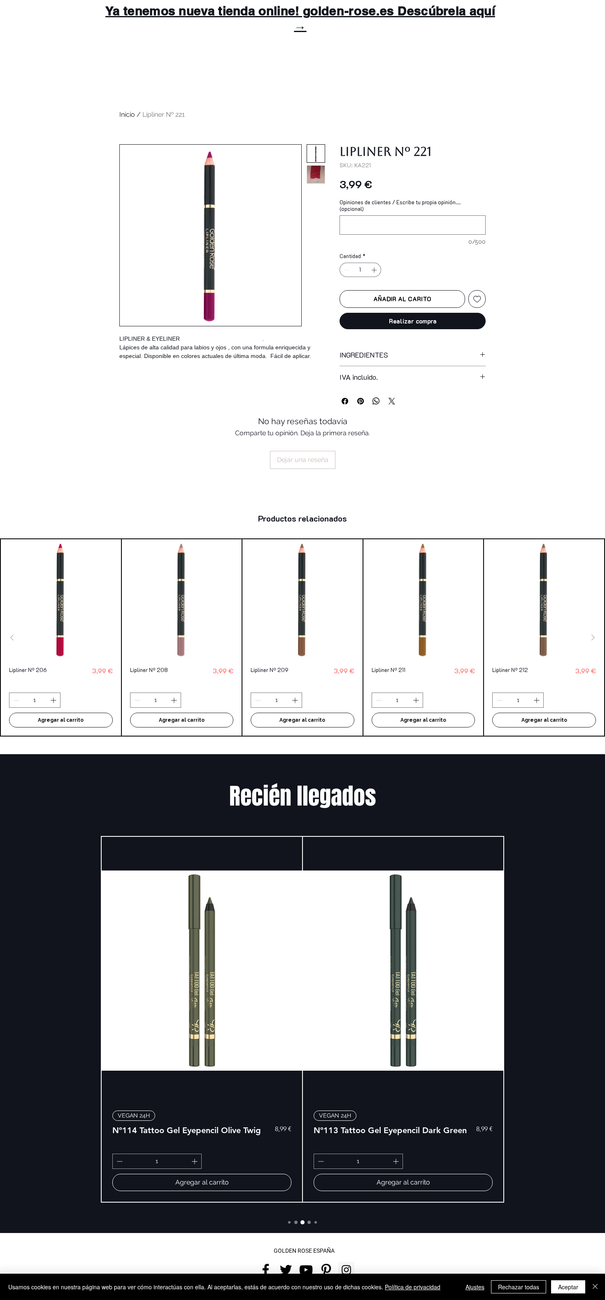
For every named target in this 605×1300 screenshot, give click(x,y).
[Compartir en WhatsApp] (376, 401)
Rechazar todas (518, 1287)
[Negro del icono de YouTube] (306, 1270)
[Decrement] (346, 270)
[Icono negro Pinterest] (326, 1270)
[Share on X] (392, 401)
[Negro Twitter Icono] (286, 1270)
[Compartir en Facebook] (345, 401)
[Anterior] (12, 637)
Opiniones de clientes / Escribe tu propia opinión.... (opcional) (400, 205)
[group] (302, 637)
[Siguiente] (593, 637)
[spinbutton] (360, 270)
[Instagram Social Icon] (346, 1270)
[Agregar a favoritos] (477, 299)
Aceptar (568, 1287)
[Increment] (375, 270)
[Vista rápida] (61, 599)
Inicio (127, 114)
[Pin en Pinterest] (360, 401)
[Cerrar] (595, 1286)
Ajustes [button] (474, 1287)
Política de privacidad (412, 1287)
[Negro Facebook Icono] (266, 1270)
